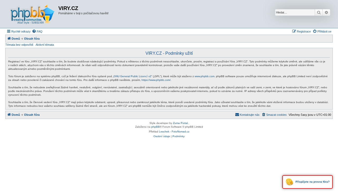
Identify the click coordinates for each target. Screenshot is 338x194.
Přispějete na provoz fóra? (312, 181)
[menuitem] (37, 31)
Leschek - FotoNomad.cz (174, 131)
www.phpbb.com (204, 76)
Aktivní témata (45, 44)
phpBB (155, 126)
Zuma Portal (180, 123)
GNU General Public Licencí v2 (132, 76)
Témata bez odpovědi (19, 44)
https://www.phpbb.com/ (156, 79)
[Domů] (32, 14)
